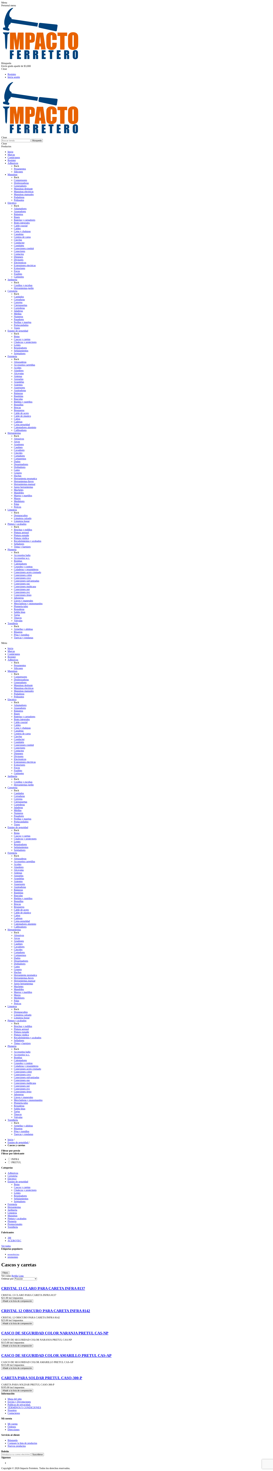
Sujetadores (19, 1201)
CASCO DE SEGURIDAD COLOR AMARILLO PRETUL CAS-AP (56, 1355)
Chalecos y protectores (25, 1190)
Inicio (10, 1139)
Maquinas (12, 1215)
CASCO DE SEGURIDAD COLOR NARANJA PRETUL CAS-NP (54, 1333)
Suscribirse (37, 1454)
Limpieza (12, 1212)
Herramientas (14, 1207)
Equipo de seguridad (18, 1181)
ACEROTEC (14, 1240)
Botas (17, 1184)
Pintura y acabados (17, 1218)
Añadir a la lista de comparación (17, 1301)
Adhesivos (13, 1173)
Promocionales (15, 1224)
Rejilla (15, 1275)
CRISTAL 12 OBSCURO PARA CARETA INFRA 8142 (45, 1311)
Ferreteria (12, 1204)
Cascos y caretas (22, 1187)
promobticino (13, 1254)
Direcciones (13, 1429)
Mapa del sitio (15, 1399)
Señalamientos (21, 1198)
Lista (21, 1275)
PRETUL (16, 1162)
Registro (12, 74)
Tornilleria (13, 1227)
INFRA (15, 1159)
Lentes (17, 1193)
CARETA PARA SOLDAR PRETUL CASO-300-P (41, 1378)
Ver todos (6, 1246)
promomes (13, 1257)
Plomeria (12, 1221)
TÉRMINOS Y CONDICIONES (24, 1407)
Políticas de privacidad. (19, 1404)
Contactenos (14, 1413)
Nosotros (12, 1410)
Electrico (12, 1178)
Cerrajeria (12, 1176)
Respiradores (20, 1195)
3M (9, 1237)
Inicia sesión (14, 77)
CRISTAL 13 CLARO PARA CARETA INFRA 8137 (43, 1288)
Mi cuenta (13, 1424)
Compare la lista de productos (22, 1443)
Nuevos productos (17, 1446)
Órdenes (12, 1426)
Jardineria (12, 1210)
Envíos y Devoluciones (19, 1401)
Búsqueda (37, 140)
